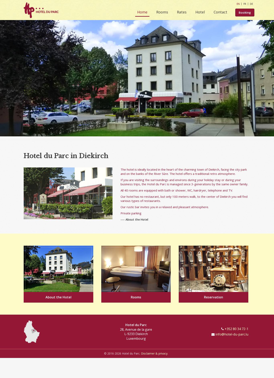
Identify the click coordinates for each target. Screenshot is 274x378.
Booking (245, 12)
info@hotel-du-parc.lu (231, 334)
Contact (220, 12)
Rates (182, 12)
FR (245, 4)
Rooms (162, 12)
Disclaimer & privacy (154, 353)
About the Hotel (137, 219)
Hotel (200, 12)
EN (238, 4)
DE (251, 4)
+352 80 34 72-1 (236, 329)
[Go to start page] (41, 10)
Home (142, 12)
